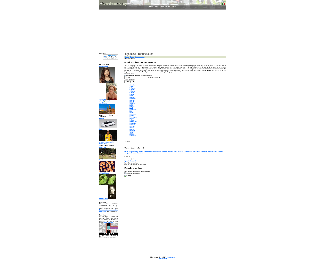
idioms (207, 151)
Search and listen (154, 77)
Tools (157, 6)
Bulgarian (132, 88)
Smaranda (102, 99)
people (141, 151)
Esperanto (132, 98)
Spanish (132, 129)
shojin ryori (103, 143)
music (126, 151)
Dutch (131, 95)
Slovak (131, 127)
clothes (220, 151)
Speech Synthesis (130, 161)
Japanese (132, 114)
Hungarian (132, 109)
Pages (162, 6)
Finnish (132, 100)
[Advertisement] (161, 30)
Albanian (132, 85)
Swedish (132, 130)
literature (140, 153)
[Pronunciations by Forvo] (110, 59)
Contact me (171, 257)
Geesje (101, 66)
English (132, 97)
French (131, 101)
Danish (131, 94)
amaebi (101, 142)
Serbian (132, 126)
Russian (132, 124)
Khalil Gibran (103, 198)
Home (151, 6)
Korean (131, 115)
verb (215, 151)
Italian (131, 112)
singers (131, 151)
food (185, 151)
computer (127, 153)
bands (136, 151)
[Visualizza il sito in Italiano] (223, 3)
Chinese (132, 91)
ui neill (101, 101)
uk (182, 151)
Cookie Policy (162, 258)
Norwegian (133, 117)
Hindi (131, 108)
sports (203, 151)
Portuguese (133, 121)
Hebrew (132, 106)
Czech (131, 92)
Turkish (131, 133)
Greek (131, 105)
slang (212, 151)
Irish (130, 111)
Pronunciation (139, 57)
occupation (196, 151)
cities (175, 151)
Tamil (131, 132)
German (132, 103)
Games (167, 6)
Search (173, 6)
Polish (131, 120)
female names (156, 151)
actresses (169, 151)
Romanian (132, 123)
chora (101, 147)
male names (148, 151)
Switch (128, 141)
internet (133, 153)
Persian (131, 118)
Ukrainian (132, 135)
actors (164, 151)
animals (189, 151)
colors (179, 151)
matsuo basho (109, 142)
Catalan (132, 89)
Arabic (131, 86)
